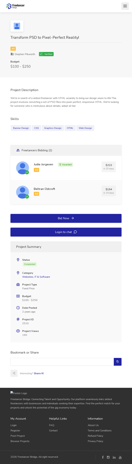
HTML (70, 128)
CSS (36, 128)
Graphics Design (52, 128)
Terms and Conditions (100, 430)
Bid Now (64, 218)
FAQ (51, 425)
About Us (93, 425)
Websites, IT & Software (36, 277)
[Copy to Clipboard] (118, 362)
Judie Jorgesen (43, 164)
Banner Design (21, 128)
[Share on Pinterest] (49, 373)
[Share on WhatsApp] (56, 373)
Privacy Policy (95, 441)
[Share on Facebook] (28, 373)
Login (13, 425)
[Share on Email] (20, 373)
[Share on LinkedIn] (42, 373)
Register (15, 430)
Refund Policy (95, 436)
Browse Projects (19, 441)
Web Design (85, 128)
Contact (53, 430)
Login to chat (64, 232)
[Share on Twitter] (35, 373)
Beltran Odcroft (44, 189)
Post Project (17, 436)
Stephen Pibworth (24, 54)
